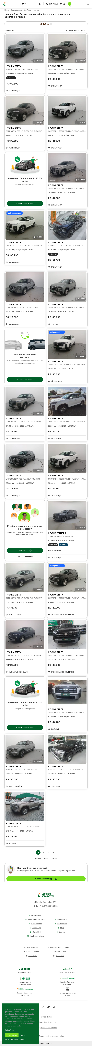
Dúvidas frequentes (25, 556)
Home (6, 10)
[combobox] (30, 4)
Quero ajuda (23, 550)
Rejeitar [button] (22, 1035)
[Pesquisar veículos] (69, 4)
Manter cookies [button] (12, 1035)
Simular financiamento (25, 203)
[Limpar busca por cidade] (64, 4)
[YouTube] (48, 1008)
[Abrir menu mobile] (88, 4)
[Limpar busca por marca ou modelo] (40, 4)
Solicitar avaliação (24, 380)
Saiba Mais (9, 1030)
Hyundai (36, 10)
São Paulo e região (14, 16)
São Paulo (27, 10)
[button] (31, 956)
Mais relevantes (76, 30)
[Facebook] (54, 1008)
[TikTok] (43, 1008)
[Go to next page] (59, 852)
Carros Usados (16, 10)
